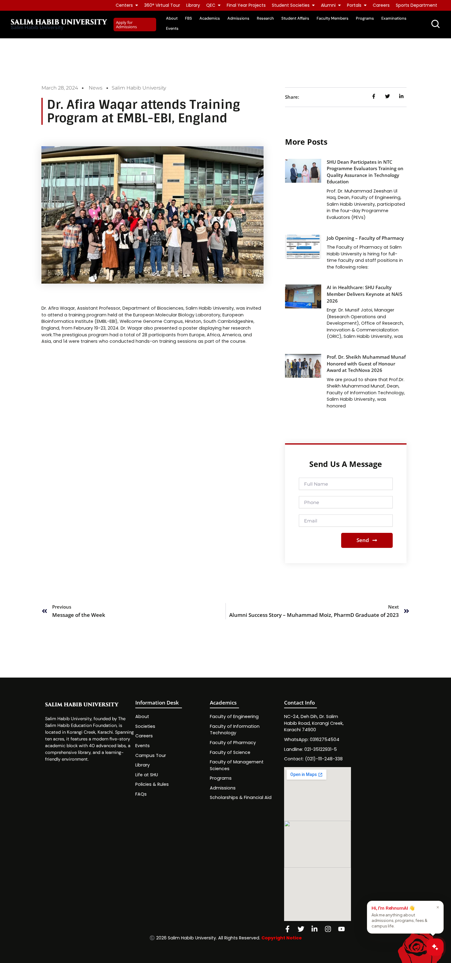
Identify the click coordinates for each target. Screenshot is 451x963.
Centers (124, 5)
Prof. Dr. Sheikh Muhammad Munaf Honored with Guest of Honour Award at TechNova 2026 (366, 363)
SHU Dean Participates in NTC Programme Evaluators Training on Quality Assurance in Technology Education (365, 172)
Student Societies (291, 5)
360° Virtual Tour (162, 5)
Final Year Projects (246, 5)
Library (193, 5)
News (95, 88)
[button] (135, 25)
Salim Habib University (37, 27)
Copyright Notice (281, 938)
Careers (381, 5)
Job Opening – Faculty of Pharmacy (365, 238)
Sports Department (416, 5)
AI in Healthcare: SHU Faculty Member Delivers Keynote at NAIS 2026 (364, 294)
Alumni (328, 5)
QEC (210, 5)
